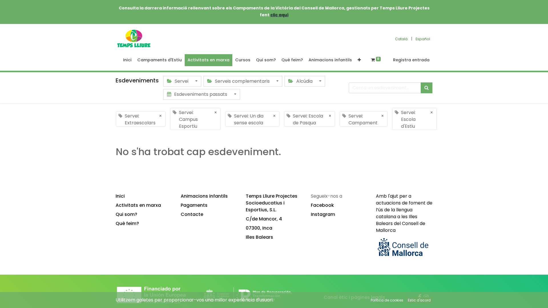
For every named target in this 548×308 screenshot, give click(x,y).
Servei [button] (182, 81)
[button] (359, 60)
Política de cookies (387, 300)
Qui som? (126, 214)
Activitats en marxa (138, 205)
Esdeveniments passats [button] (200, 94)
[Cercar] (426, 87)
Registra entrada (411, 60)
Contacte (192, 214)
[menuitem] (127, 60)
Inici (120, 196)
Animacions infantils (204, 196)
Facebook (322, 205)
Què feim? (127, 223)
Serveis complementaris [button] (242, 81)
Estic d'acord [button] (419, 300)
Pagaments (194, 205)
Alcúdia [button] (304, 81)
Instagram (323, 214)
